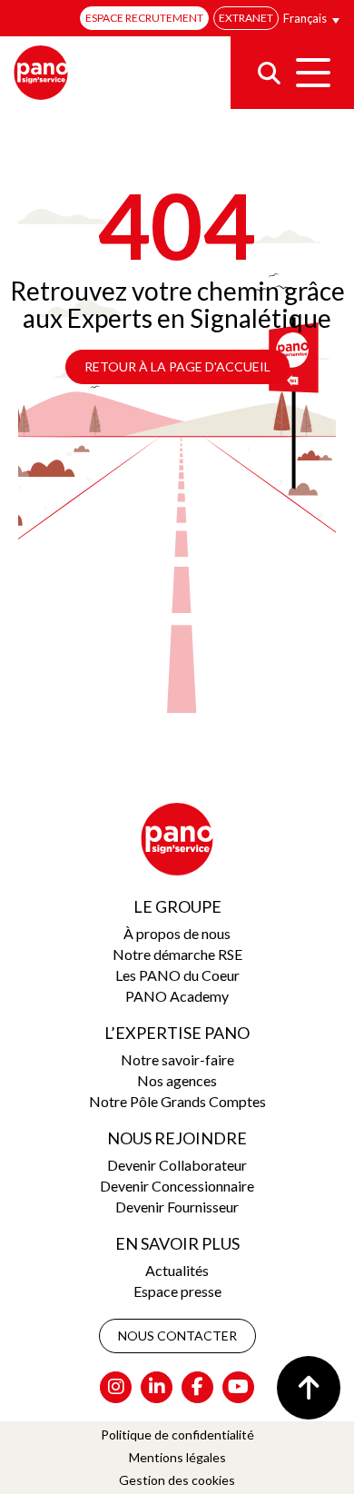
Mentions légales (177, 1457)
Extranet (246, 18)
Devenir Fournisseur (177, 1206)
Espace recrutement (144, 18)
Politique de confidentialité (177, 1434)
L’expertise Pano (177, 1033)
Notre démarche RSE (177, 954)
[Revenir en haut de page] (308, 1388)
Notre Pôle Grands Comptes (177, 1101)
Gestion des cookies (177, 1480)
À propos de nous (177, 933)
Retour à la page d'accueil (177, 366)
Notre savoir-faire (177, 1059)
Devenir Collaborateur (177, 1164)
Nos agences (177, 1080)
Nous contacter (177, 1335)
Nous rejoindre (177, 1138)
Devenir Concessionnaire (177, 1185)
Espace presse (177, 1291)
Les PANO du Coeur (177, 975)
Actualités (177, 1270)
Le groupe (177, 906)
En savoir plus (177, 1243)
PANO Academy (177, 995)
